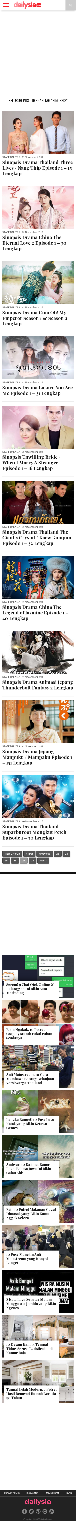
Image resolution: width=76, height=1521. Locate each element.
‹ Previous (44, 853)
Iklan (69, 1493)
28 (32, 860)
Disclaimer (32, 1493)
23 (57, 853)
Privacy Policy (12, 1493)
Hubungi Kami (52, 1493)
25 (6, 860)
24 (66, 853)
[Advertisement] (38, 52)
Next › (43, 860)
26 (15, 860)
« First (29, 853)
